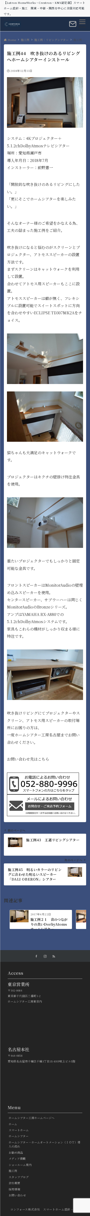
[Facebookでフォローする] (36, 956)
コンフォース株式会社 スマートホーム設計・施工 (45, 1209)
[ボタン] (73, 26)
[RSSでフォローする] (53, 956)
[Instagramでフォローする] (45, 956)
